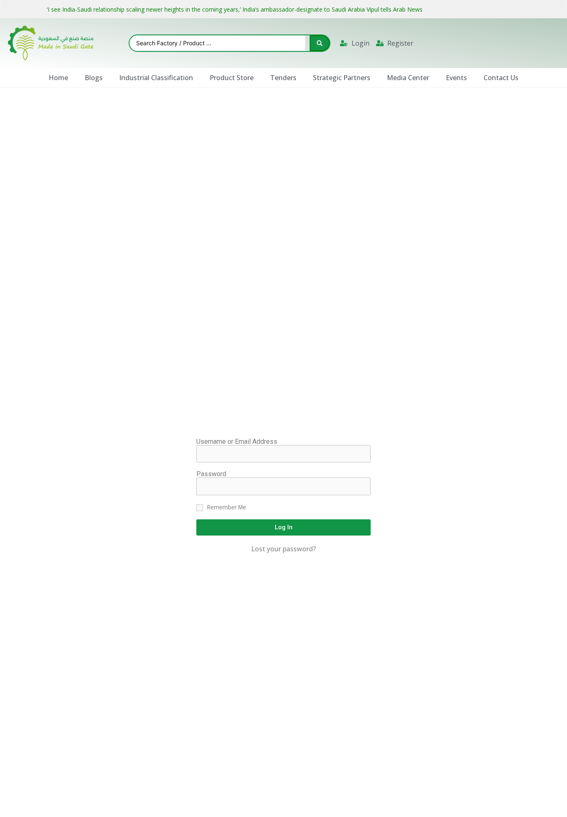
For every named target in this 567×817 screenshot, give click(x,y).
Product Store (232, 77)
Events (456, 77)
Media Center (408, 77)
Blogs (94, 77)
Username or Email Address (236, 441)
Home (58, 77)
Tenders (283, 77)
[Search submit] (320, 43)
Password (211, 474)
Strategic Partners (341, 77)
